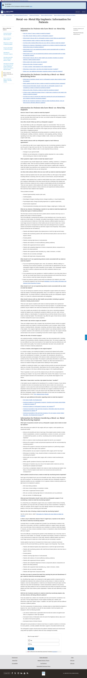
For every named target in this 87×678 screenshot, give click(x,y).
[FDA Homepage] (7, 11)
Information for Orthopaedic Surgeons (8, 53)
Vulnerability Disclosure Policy (43, 666)
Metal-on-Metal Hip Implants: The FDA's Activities (8, 80)
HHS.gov (72, 660)
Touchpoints (54, 651)
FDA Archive (15, 657)
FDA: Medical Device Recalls (41, 394)
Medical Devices (9, 15)
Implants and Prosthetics (34, 15)
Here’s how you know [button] (24, 0)
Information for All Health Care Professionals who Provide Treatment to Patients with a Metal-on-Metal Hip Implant (9, 66)
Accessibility (15, 663)
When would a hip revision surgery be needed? (35, 62)
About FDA (14, 660)
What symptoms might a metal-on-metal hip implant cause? (38, 40)
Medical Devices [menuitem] (76, 34)
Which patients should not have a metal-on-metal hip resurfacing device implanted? (44, 83)
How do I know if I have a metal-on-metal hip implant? (36, 33)
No (31, 644)
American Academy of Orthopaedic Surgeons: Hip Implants (38, 406)
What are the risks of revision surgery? (33, 64)
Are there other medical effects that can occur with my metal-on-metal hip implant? (44, 43)
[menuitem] (79, 30)
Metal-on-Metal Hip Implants (46, 15)
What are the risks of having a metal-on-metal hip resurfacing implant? (41, 90)
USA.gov (72, 663)
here (31, 6)
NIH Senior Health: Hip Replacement (32, 400)
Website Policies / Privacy (43, 660)
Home (3, 15)
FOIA (72, 657)
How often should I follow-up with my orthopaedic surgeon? (38, 35)
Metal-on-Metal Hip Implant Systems (7, 39)
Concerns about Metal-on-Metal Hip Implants (8, 48)
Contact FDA (6, 673)
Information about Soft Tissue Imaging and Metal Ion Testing (8, 59)
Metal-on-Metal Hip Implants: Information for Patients (8, 74)
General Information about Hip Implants (8, 34)
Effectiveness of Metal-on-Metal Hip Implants (8, 43)
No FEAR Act (44, 663)
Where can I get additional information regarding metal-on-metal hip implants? (43, 71)
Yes (31, 640)
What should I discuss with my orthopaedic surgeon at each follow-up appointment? (44, 38)
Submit (31, 648)
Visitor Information (43, 657)
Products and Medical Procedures (21, 15)
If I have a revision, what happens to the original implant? (37, 66)
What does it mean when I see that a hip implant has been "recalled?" (40, 69)
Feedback (85, 337)
